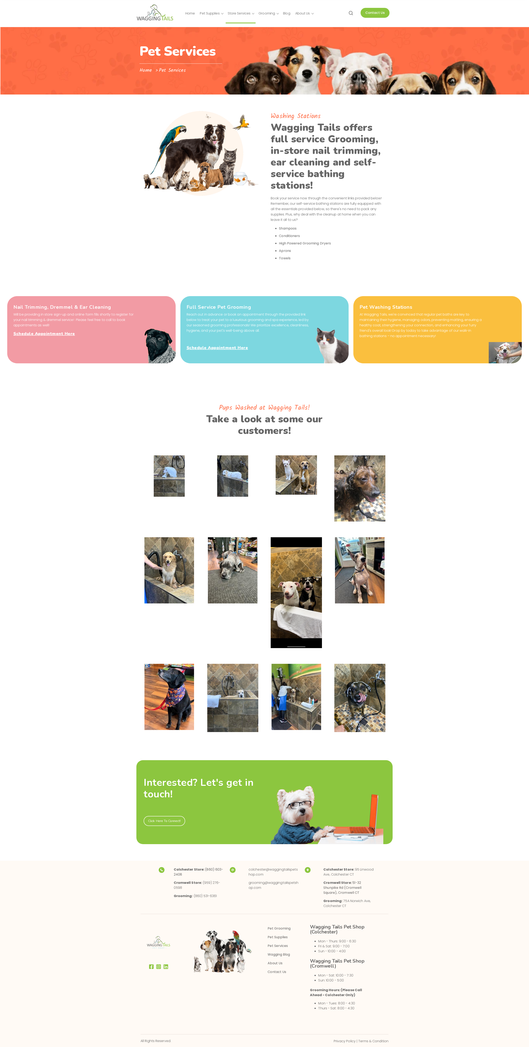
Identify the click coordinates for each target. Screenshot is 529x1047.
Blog (286, 13)
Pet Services (278, 945)
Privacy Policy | (346, 1041)
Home (190, 13)
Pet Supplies (209, 13)
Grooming (267, 13)
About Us (302, 13)
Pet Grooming (279, 928)
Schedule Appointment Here (44, 333)
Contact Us (277, 971)
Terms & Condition (373, 1041)
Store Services (239, 13)
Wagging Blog (279, 954)
